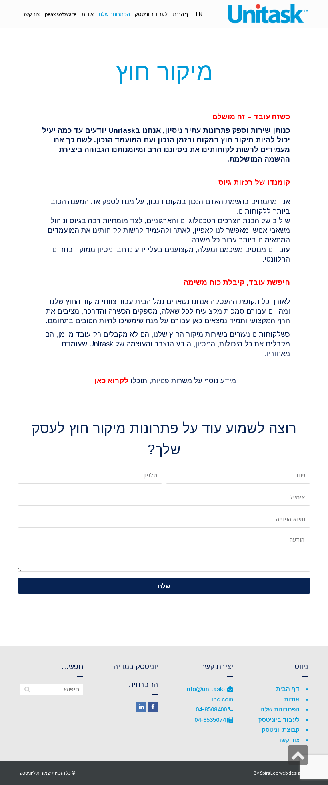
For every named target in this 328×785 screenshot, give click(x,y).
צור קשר (289, 740)
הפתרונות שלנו (280, 709)
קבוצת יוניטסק (281, 729)
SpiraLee (269, 772)
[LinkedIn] (141, 707)
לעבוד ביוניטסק (279, 719)
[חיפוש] (27, 689)
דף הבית (288, 688)
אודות (292, 699)
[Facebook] (153, 707)
